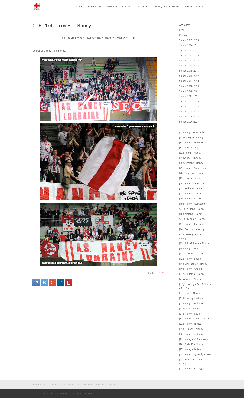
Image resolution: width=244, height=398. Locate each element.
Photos (126, 6)
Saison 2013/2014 (189, 60)
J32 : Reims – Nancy (190, 152)
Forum (188, 6)
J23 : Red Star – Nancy (191, 188)
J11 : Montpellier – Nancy (193, 263)
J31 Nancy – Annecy (190, 157)
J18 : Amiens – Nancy (190, 213)
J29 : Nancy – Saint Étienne (194, 168)
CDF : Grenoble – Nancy (192, 218)
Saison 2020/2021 (189, 91)
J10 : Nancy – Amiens (190, 268)
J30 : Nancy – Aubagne (191, 334)
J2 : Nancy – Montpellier (192, 132)
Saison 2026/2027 (189, 121)
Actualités (112, 6)
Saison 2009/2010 (189, 40)
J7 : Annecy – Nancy (190, 279)
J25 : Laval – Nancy (189, 178)
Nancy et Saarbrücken (167, 6)
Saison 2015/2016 (189, 70)
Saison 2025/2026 (189, 116)
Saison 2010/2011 (189, 45)
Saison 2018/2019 (189, 86)
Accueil (79, 6)
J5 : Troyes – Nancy (189, 293)
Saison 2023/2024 (189, 106)
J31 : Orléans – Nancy (191, 328)
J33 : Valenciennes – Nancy (194, 318)
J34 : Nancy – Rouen (190, 313)
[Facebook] (36, 282)
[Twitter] (44, 282)
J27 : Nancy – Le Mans (191, 349)
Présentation (94, 6)
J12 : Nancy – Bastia (190, 258)
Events (183, 29)
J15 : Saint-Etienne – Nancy (194, 243)
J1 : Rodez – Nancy (189, 308)
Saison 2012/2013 (189, 55)
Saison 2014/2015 (189, 65)
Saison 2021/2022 (189, 96)
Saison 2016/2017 (189, 75)
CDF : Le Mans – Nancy (191, 208)
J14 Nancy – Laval (188, 248)
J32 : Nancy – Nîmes (190, 323)
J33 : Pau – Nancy (188, 147)
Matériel (142, 6)
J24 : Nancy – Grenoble (191, 183)
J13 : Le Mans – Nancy (191, 253)
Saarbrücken (85, 384)
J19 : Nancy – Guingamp (192, 203)
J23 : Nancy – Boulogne (191, 368)
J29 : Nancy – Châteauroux (193, 339)
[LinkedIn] (60, 282)
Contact (200, 6)
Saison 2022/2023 (189, 101)
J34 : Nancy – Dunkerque (192, 142)
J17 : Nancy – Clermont (191, 224)
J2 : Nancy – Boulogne (191, 303)
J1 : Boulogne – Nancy (191, 137)
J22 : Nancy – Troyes (190, 193)
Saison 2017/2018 (189, 80)
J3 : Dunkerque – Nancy (192, 298)
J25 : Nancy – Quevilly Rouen (195, 354)
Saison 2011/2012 (189, 50)
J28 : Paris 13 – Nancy (191, 344)
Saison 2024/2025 (189, 111)
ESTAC (161, 273)
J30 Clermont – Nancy (191, 162)
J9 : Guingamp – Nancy (191, 273)
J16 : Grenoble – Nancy (191, 229)
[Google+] (52, 282)
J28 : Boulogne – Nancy (191, 173)
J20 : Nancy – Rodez (190, 198)
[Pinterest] (68, 282)
